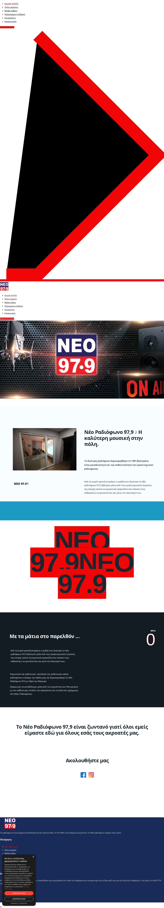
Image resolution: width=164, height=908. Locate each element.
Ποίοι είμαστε (11, 7)
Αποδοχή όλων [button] (19, 893)
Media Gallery (10, 10)
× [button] (33, 857)
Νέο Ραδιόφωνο (11, 846)
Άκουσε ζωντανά (7, 319)
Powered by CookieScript (19, 903)
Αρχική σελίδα (11, 3)
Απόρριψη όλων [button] (19, 899)
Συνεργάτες (10, 18)
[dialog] (19, 880)
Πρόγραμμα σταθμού (14, 14)
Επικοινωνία (10, 21)
